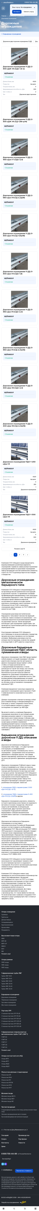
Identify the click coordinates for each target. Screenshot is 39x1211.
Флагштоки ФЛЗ (6, 1085)
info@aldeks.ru (7, 1170)
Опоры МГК (5, 1058)
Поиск (14, 1208)
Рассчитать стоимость (24, 1170)
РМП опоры (5, 962)
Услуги (3, 1139)
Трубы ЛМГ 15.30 (6, 976)
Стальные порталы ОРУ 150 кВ (11, 1018)
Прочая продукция (8, 1107)
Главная (3, 16)
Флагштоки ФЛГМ (7, 1082)
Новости (21, 1143)
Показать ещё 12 (19, 549)
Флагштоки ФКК (6, 1077)
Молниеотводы (7, 1093)
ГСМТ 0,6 (4, 1039)
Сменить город (29, 11)
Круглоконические (7, 925)
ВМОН (3, 946)
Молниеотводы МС (7, 1101)
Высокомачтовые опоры (10, 936)
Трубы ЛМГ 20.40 (6, 983)
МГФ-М (3, 941)
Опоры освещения (8, 912)
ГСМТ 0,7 (4, 1042)
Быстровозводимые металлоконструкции (14, 1117)
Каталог (3, 1208)
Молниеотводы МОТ (7, 1099)
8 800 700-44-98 (31, 2)
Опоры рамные (7, 959)
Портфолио (22, 1139)
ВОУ (2, 949)
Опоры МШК (5, 1064)
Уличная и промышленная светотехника (13, 1114)
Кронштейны (5, 927)
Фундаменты (5, 930)
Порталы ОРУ (6, 1011)
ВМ (2, 951)
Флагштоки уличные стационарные (14, 1072)
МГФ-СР (4, 943)
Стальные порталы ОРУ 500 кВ (11, 1026)
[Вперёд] (27, 555)
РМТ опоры (5, 967)
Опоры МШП (5, 1066)
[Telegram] (2, 1164)
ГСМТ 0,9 (4, 1047)
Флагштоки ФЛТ (6, 1087)
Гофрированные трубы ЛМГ (11, 973)
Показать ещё (6, 954)
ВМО (3, 938)
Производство (23, 1135)
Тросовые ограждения (8, 1002)
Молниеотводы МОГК (8, 1096)
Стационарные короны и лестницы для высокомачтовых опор (19, 1110)
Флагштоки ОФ (6, 1075)
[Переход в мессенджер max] (5, 1164)
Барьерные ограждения (16, 16)
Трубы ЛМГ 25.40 (6, 986)
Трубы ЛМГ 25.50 (6, 989)
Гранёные (4, 914)
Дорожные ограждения (8, 997)
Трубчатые (4, 917)
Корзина (25, 1208)
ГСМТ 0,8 (4, 1044)
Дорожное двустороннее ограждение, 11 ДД (17, 41)
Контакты (5, 1143)
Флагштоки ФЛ (6, 1080)
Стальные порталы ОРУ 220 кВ (11, 1021)
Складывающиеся (7, 922)
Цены (3, 1146)
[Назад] (11, 555)
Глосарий (4, 1135)
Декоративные (6, 919)
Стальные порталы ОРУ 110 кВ (10, 1016)
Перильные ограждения (9, 1000)
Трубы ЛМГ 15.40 (6, 978)
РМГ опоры (5, 965)
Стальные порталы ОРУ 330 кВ (11, 1024)
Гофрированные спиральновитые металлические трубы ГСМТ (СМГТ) (14, 1033)
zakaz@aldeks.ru (8, 2)
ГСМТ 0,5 (4, 1037)
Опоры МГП (5, 1061)
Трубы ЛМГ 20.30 (6, 981)
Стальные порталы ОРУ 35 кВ (10, 1013)
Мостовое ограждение (8, 1005)
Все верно (17, 11)
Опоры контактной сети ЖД (12, 1056)
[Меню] (3, 8)
